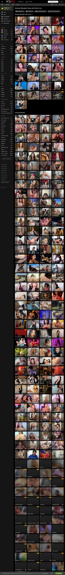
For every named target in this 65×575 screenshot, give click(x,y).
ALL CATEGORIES (7, 158)
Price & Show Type (40, 11)
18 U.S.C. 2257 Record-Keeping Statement (5, 182)
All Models (3, 179)
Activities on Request (54, 11)
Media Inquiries (4, 170)
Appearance (20, 11)
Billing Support (4, 166)
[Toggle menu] (2, 1)
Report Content (4, 168)
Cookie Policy (45, 573)
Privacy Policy (3, 172)
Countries (30, 11)
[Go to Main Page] (10, 1)
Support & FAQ (4, 164)
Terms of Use (3, 174)
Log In (61, 1)
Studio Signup (3, 177)
